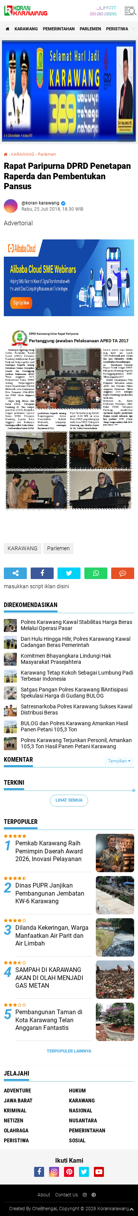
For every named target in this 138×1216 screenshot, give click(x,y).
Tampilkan (118, 761)
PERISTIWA (117, 28)
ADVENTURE (17, 1090)
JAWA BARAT (18, 1100)
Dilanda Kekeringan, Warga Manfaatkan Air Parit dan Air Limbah (52, 935)
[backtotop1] (131, 1209)
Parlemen (90, 28)
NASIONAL (80, 1110)
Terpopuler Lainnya (69, 1051)
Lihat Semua (69, 800)
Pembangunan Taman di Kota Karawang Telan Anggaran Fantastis (48, 1020)
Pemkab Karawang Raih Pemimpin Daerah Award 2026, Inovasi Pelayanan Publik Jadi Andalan (49, 855)
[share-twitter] (69, 573)
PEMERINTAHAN (59, 28)
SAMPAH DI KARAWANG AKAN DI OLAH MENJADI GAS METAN (49, 978)
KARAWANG (26, 28)
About (44, 1195)
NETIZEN (13, 1120)
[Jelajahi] (129, 11)
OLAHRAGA (16, 1130)
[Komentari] (122, 573)
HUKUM (77, 1090)
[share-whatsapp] (95, 573)
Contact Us (66, 1195)
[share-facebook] (42, 573)
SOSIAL (77, 1140)
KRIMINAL (15, 1110)
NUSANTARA (83, 1120)
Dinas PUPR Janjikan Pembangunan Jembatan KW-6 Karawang (49, 893)
